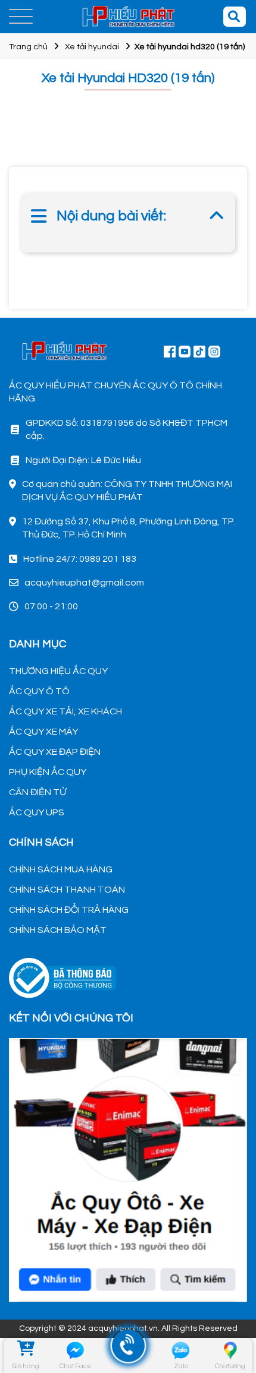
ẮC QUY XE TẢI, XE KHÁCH (65, 711)
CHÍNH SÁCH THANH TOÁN (67, 889)
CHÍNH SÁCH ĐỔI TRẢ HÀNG (69, 910)
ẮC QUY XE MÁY (43, 731)
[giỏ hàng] (26, 1350)
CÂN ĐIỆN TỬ (37, 792)
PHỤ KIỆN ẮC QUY (47, 772)
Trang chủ (28, 47)
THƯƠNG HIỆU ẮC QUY (58, 671)
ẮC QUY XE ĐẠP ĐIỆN (55, 752)
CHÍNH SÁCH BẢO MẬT (58, 930)
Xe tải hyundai (92, 47)
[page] (170, 351)
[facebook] (128, 1168)
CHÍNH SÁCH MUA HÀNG (61, 869)
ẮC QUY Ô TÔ (39, 691)
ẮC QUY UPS (36, 812)
